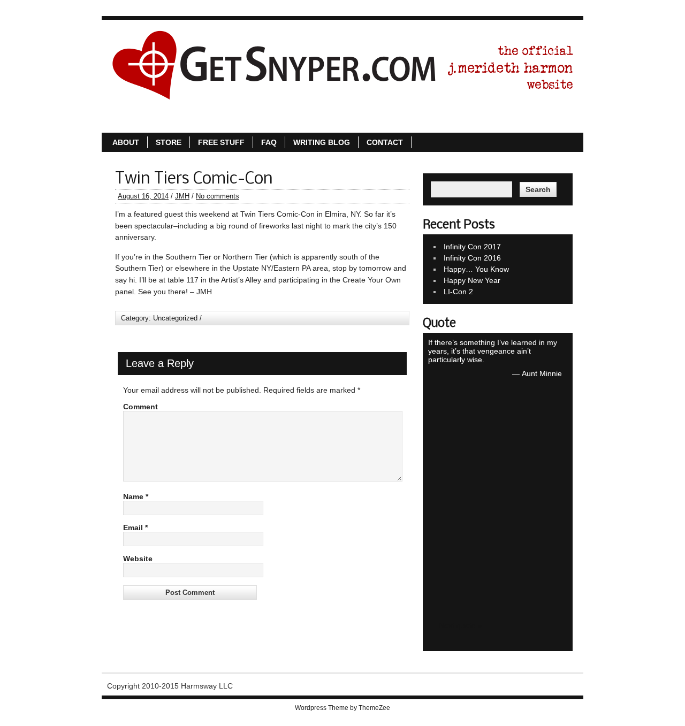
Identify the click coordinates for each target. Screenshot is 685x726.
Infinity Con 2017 (472, 246)
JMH (182, 196)
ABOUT (284, 121)
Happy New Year (472, 280)
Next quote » (460, 625)
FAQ (427, 121)
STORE (327, 121)
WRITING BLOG (480, 121)
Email (135, 527)
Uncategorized (175, 318)
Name (135, 496)
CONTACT (543, 121)
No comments (217, 196)
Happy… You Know (476, 269)
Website (138, 558)
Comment (140, 406)
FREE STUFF (379, 121)
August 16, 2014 (143, 196)
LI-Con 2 (458, 291)
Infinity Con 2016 (472, 258)
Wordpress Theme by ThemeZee (342, 708)
